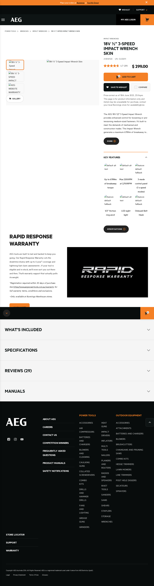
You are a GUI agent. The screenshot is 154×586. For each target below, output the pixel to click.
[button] (15, 65)
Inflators (106, 440)
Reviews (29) (18, 370)
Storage (106, 516)
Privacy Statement (19, 575)
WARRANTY (12, 550)
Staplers (106, 511)
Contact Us (50, 434)
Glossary (45, 575)
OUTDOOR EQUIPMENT (129, 415)
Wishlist (126, 10)
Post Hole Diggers (126, 480)
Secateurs (122, 485)
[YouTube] (21, 440)
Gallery (16, 98)
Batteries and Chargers (129, 433)
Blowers (120, 439)
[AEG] (16, 20)
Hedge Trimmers (125, 464)
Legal (8, 575)
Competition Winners (56, 442)
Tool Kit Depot (93, 2)
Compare (143, 87)
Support (140, 10)
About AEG (49, 419)
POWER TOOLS (87, 415)
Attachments (123, 428)
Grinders (84, 527)
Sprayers (121, 491)
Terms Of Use (33, 575)
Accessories (86, 422)
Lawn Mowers (123, 469)
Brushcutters (124, 444)
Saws (104, 500)
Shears (105, 505)
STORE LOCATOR (15, 534)
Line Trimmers (124, 475)
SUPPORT (11, 542)
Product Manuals (54, 462)
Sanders (106, 494)
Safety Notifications (56, 470)
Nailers (105, 455)
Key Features (112, 157)
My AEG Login (128, 19)
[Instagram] (15, 440)
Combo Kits (122, 458)
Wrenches (106, 521)
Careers (48, 427)
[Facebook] (8, 440)
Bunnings (81, 2)
